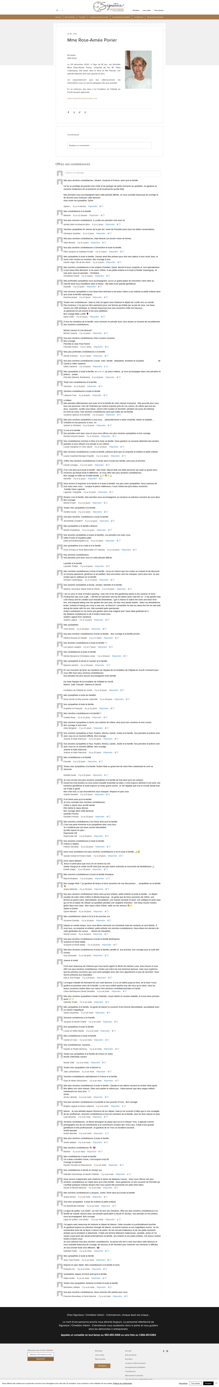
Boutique (98, 1351)
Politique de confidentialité (122, 1383)
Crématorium (130, 1371)
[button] (82, 17)
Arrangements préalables (135, 1367)
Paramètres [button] (183, 1383)
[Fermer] (216, 1383)
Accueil (128, 1351)
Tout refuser (195, 1383)
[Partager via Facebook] (68, 112)
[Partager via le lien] (79, 112)
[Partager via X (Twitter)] (74, 112)
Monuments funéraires (134, 1375)
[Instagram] (167, 1351)
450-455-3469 (112, 1335)
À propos (128, 1359)
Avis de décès (130, 1355)
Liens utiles (99, 1355)
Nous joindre (100, 1359)
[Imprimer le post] (85, 112)
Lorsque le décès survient (135, 1363)
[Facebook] (164, 1351)
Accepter (208, 1383)
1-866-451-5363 (147, 1335)
